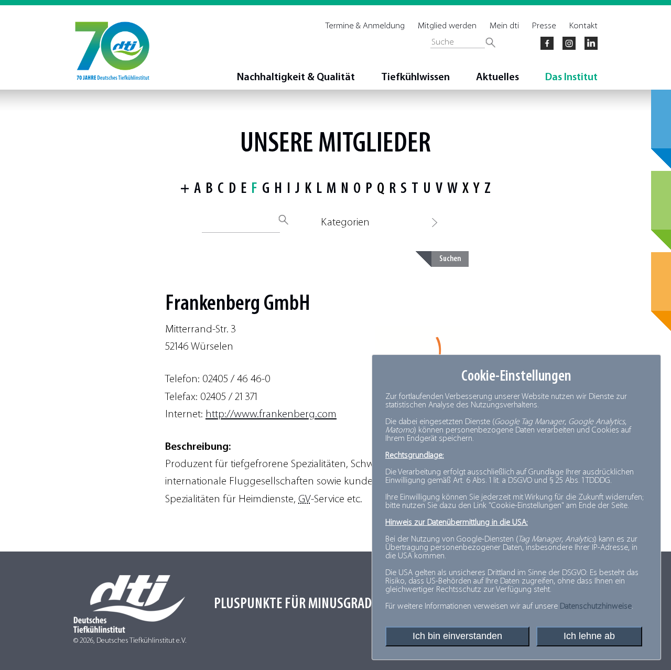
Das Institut (571, 77)
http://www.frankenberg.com (271, 414)
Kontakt (583, 25)
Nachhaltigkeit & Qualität (296, 77)
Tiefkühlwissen (415, 77)
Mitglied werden (447, 25)
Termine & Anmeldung (365, 25)
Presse (544, 25)
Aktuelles (497, 77)
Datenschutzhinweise (596, 606)
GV (304, 499)
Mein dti (504, 25)
